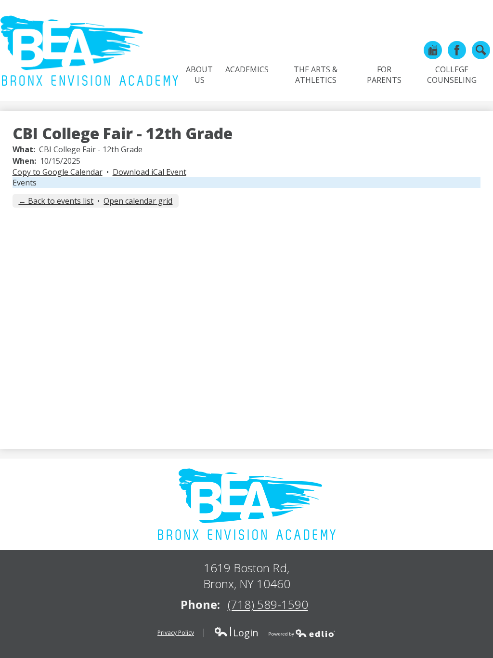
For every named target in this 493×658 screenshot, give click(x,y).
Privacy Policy (175, 633)
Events (25, 182)
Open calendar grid (138, 201)
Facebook (457, 50)
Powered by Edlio (302, 633)
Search (481, 50)
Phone (433, 50)
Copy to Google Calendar (58, 172)
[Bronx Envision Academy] (89, 50)
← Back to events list (55, 201)
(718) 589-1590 (268, 604)
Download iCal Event (149, 172)
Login (236, 633)
